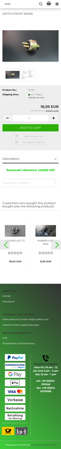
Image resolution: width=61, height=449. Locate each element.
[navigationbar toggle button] (57, 4)
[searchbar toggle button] (41, 4)
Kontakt (6, 296)
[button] (5, 245)
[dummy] (30, 42)
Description (10, 159)
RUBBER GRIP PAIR (45, 242)
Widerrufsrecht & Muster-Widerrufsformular (25, 319)
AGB (4, 338)
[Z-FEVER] (6, 4)
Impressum (8, 301)
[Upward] (52, 444)
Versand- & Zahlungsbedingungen (20, 325)
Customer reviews (15, 183)
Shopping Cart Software (18, 444)
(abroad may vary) (36, 97)
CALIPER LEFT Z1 (15, 240)
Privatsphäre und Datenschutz (18, 343)
